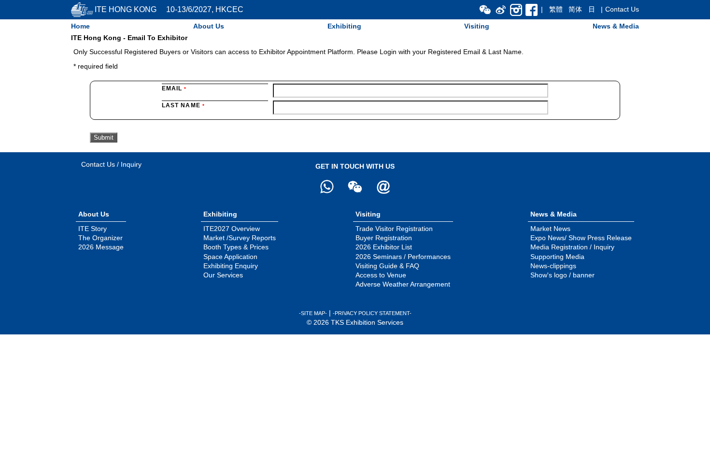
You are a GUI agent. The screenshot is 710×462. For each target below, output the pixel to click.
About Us (208, 26)
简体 (575, 9)
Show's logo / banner (562, 275)
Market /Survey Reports (239, 238)
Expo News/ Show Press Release (581, 238)
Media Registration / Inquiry (572, 247)
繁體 (556, 9)
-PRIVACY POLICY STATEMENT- (372, 313)
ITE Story (92, 228)
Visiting (476, 26)
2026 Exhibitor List (383, 247)
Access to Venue (380, 275)
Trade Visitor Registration (394, 228)
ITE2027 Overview (231, 228)
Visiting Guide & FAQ (387, 266)
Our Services (223, 275)
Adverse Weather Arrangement (402, 284)
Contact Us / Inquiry (111, 164)
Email (174, 88)
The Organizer (100, 238)
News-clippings (553, 266)
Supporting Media (557, 256)
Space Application (230, 256)
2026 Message (101, 247)
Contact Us (622, 9)
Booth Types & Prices (236, 247)
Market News (550, 228)
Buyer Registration (383, 238)
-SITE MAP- (313, 313)
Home (80, 26)
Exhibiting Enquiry (230, 266)
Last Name (183, 105)
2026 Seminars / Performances (403, 256)
